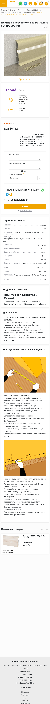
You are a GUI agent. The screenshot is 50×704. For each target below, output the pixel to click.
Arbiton (10, 552)
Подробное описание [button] (15, 290)
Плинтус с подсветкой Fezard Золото (30, 232)
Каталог (25, 701)
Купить (25, 206)
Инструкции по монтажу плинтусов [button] (23, 350)
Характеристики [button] (12, 221)
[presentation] (42, 529)
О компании (25, 695)
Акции (25, 698)
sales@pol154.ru (28, 683)
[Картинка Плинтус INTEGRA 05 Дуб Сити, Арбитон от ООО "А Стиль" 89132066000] (12, 541)
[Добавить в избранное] (43, 27)
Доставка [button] (8, 313)
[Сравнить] (47, 27)
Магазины (25, 692)
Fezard (43, 280)
